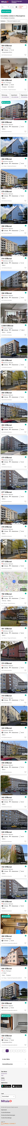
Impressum (4, 1109)
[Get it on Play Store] (6, 1086)
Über (2, 1075)
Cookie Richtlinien (5, 1112)
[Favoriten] (9, 2)
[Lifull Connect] (8, 1124)
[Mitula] (5, 2)
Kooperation (4, 1073)
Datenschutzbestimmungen (8, 1115)
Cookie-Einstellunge (6, 1117)
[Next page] (24, 1050)
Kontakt (3, 1080)
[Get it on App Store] (17, 1086)
